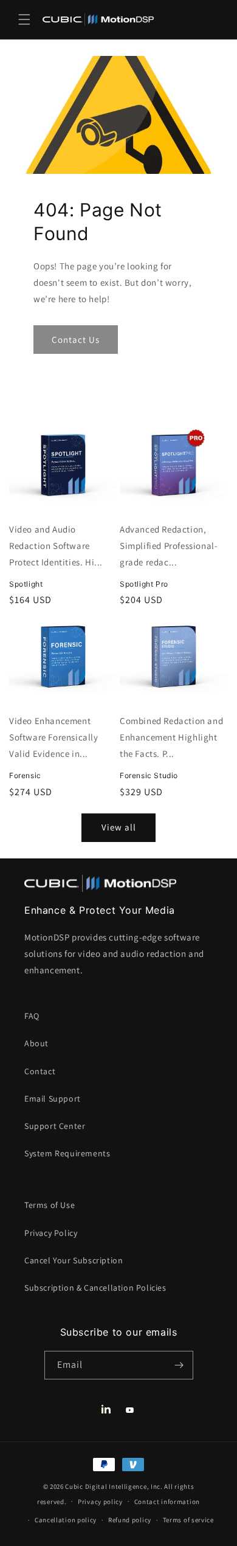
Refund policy (129, 1520)
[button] (24, 19)
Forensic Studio (149, 775)
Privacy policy (100, 1501)
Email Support (52, 1098)
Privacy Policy (50, 1232)
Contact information (167, 1501)
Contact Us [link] (76, 339)
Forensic (25, 775)
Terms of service (188, 1520)
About (36, 1043)
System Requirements (67, 1153)
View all (118, 827)
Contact (39, 1071)
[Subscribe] (179, 1365)
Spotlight (26, 583)
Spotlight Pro (144, 583)
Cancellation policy (66, 1520)
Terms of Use (49, 1204)
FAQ (32, 1015)
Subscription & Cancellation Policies (95, 1287)
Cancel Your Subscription (73, 1260)
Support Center (54, 1125)
